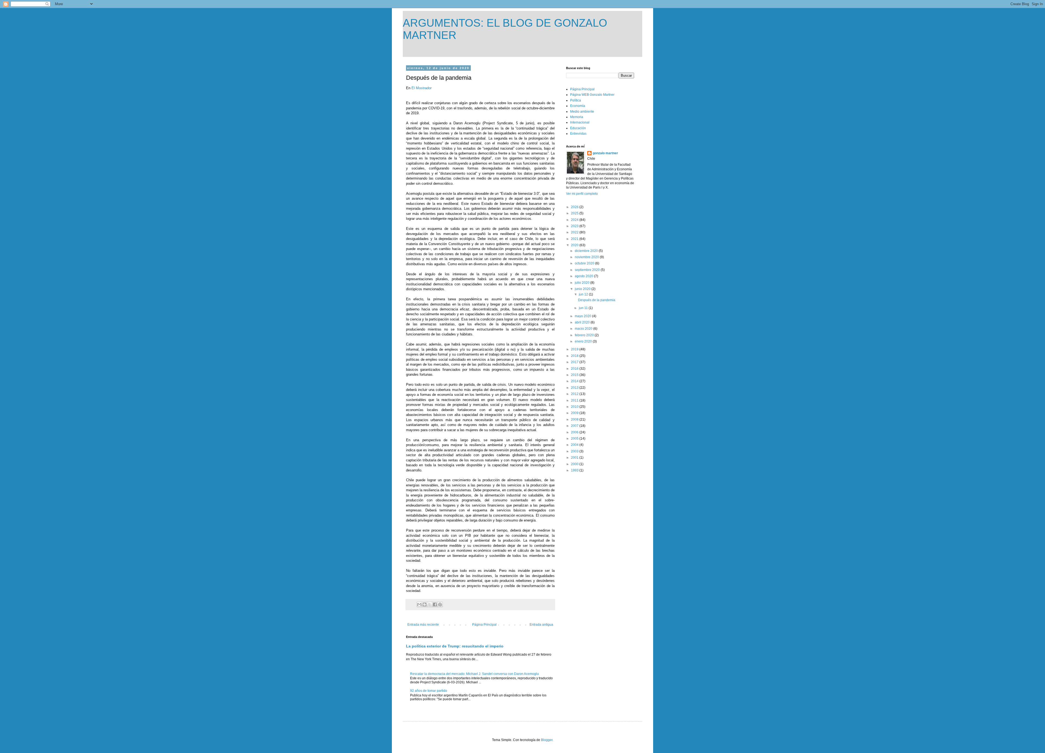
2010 (575, 407)
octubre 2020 (585, 263)
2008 (575, 419)
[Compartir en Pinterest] (440, 604)
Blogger (546, 740)
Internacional (579, 122)
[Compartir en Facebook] (435, 604)
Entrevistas (578, 133)
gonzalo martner (605, 153)
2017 (575, 362)
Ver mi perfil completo (582, 194)
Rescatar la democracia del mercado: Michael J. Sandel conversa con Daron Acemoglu (474, 674)
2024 (575, 220)
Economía (577, 106)
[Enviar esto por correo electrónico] (419, 604)
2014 (575, 381)
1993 (575, 470)
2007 (575, 426)
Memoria (576, 117)
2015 (575, 375)
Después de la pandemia (596, 300)
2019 (575, 349)
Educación (578, 128)
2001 (575, 457)
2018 (575, 356)
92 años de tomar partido (428, 691)
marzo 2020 (584, 329)
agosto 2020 (584, 276)
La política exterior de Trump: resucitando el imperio (454, 646)
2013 (575, 388)
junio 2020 (583, 289)
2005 (575, 438)
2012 (575, 394)
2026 (575, 207)
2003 (575, 451)
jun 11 (584, 308)
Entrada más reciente (423, 625)
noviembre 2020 (587, 257)
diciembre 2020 (587, 251)
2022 (575, 232)
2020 (575, 245)
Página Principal (484, 625)
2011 (575, 400)
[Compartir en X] (429, 604)
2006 (575, 432)
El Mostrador (421, 88)
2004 (575, 445)
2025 (575, 213)
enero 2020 (584, 341)
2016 (575, 369)
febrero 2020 (585, 335)
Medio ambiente (582, 111)
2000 (575, 464)
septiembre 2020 (588, 270)
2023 (575, 226)
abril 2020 (583, 322)
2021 (575, 239)
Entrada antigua (541, 625)
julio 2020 (582, 283)
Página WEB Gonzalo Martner (592, 95)
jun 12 (584, 294)
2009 (575, 413)
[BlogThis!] (424, 604)
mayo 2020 (583, 316)
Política (575, 100)
